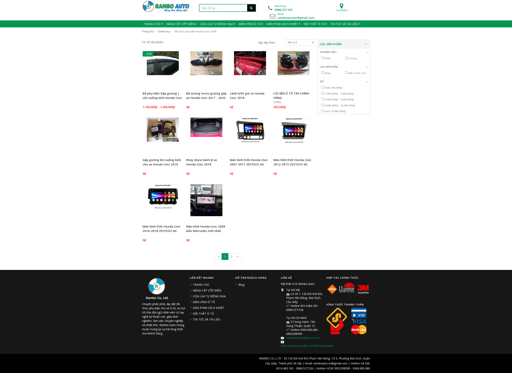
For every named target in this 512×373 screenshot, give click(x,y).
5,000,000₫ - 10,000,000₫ (340, 105)
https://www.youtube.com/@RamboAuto (307, 346)
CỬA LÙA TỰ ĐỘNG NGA (209, 296)
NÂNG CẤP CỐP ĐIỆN (207, 290)
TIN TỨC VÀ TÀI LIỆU (206, 319)
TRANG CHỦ (201, 284)
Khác (328, 58)
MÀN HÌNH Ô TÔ (204, 302)
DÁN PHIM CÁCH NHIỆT (208, 308)
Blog (241, 284)
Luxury (353, 58)
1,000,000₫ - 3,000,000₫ (339, 93)
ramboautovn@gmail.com (303, 338)
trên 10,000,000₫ (335, 111)
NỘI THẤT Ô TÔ (203, 313)
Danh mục (164, 31)
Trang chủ (148, 31)
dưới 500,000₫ (333, 87)
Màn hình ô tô (357, 73)
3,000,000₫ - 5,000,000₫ (339, 99)
